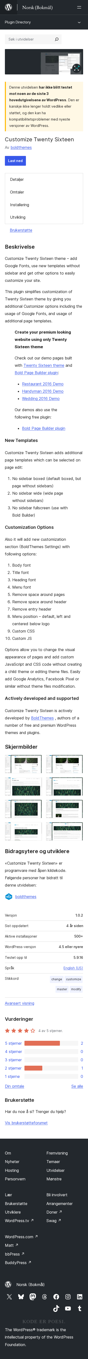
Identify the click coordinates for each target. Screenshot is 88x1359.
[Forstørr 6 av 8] (76, 806)
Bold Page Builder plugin (36, 372)
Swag (53, 1220)
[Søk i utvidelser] (57, 39)
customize (73, 979)
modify (76, 989)
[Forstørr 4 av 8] (76, 783)
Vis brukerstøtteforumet (26, 1122)
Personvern (15, 1178)
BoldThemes (42, 717)
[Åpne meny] (80, 7)
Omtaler (17, 192)
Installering (19, 204)
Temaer (53, 1161)
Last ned (15, 161)
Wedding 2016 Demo (41, 398)
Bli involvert (56, 1194)
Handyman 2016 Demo (43, 391)
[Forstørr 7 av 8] (35, 828)
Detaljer (17, 179)
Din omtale (14, 1086)
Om (8, 1153)
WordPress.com (21, 1236)
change (56, 979)
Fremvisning (57, 1153)
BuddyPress (18, 1262)
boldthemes (21, 147)
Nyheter (12, 1161)
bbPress (15, 1254)
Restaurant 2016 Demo (43, 383)
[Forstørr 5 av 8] (35, 806)
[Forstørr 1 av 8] (35, 761)
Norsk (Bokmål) (30, 1284)
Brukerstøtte (21, 230)
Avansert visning (19, 1003)
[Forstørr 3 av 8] (35, 783)
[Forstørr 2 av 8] (76, 761)
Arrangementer (59, 1203)
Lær (8, 1194)
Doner (54, 1212)
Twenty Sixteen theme (43, 365)
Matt (12, 1245)
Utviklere (13, 1212)
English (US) (73, 968)
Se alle (77, 1086)
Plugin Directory (18, 22)
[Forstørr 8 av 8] (76, 828)
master (62, 989)
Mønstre (54, 1178)
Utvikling (17, 217)
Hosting (12, 1170)
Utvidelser (55, 1170)
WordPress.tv (19, 1220)
